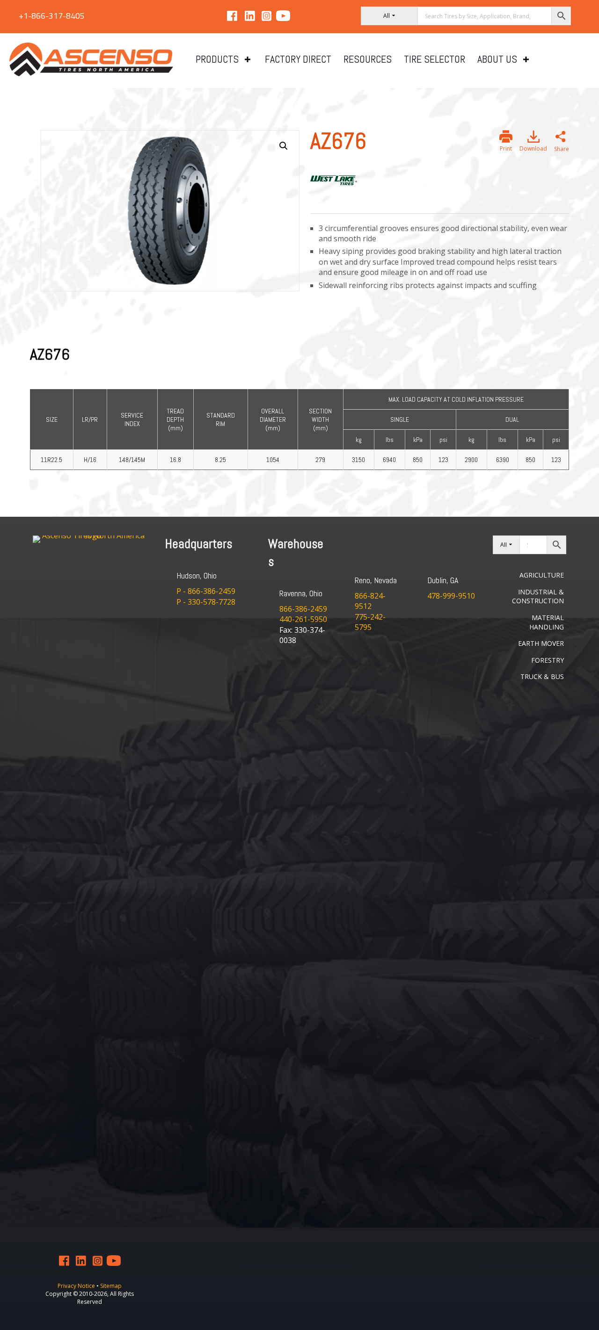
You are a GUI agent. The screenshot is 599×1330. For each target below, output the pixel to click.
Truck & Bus (542, 676)
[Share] (560, 138)
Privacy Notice (77, 1286)
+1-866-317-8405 (52, 15)
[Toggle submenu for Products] (247, 59)
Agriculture (541, 575)
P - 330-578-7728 (205, 602)
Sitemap (111, 1286)
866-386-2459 (303, 609)
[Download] (533, 136)
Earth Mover (541, 643)
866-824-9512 (370, 601)
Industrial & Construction (538, 596)
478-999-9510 (451, 596)
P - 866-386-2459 (205, 591)
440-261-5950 (303, 619)
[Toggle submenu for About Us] (526, 59)
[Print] (505, 136)
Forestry (547, 660)
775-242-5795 (370, 622)
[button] (283, 145)
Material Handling (546, 622)
